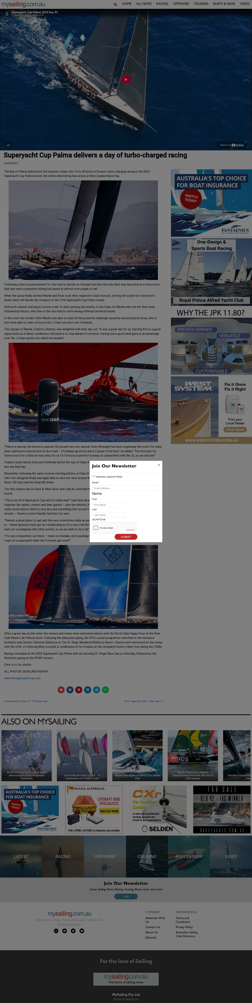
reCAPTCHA (99, 519)
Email (95, 482)
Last (94, 509)
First (94, 499)
